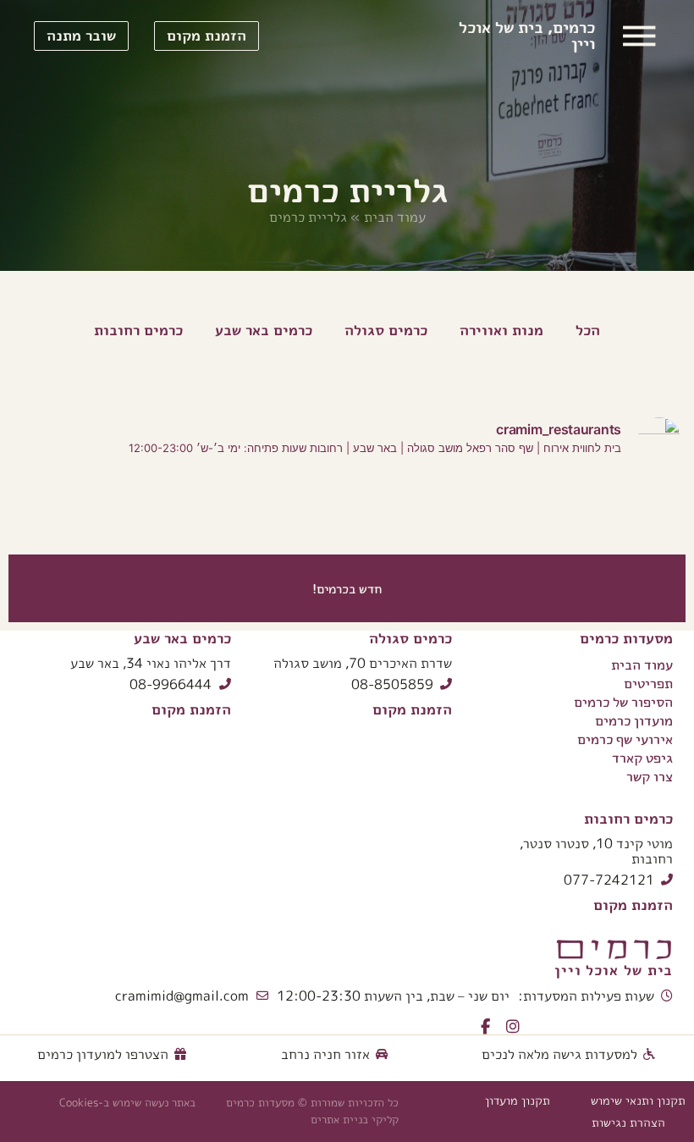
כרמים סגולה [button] (385, 329)
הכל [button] (588, 329)
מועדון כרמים (634, 720)
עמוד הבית (395, 216)
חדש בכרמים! (347, 589)
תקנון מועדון (517, 1100)
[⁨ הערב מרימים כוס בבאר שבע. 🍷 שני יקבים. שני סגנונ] (637, 511)
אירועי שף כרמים (625, 739)
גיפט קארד (642, 757)
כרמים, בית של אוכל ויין (527, 35)
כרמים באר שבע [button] (263, 329)
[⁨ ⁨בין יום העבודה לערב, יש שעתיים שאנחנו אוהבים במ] (405, 511)
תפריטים (648, 683)
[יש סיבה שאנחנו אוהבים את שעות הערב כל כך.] (172, 511)
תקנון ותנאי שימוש (638, 1100)
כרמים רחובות (628, 818)
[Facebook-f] (485, 1026)
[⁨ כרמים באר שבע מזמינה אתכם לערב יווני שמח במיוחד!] (56, 511)
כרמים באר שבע (182, 638)
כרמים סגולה (410, 638)
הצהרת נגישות (628, 1122)
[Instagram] (512, 1026)
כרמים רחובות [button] (138, 329)
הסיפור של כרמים (623, 701)
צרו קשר (649, 776)
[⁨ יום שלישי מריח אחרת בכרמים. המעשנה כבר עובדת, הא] (521, 511)
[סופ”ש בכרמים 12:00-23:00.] (289, 511)
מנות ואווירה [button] (501, 329)
